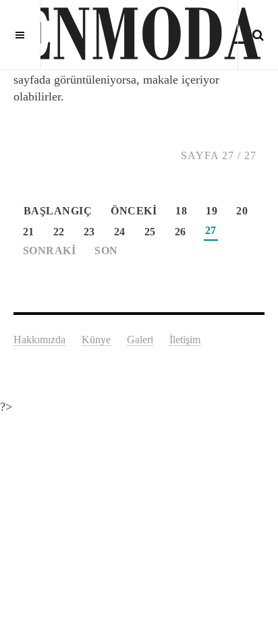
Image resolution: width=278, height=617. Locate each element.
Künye (96, 339)
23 (89, 232)
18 (181, 211)
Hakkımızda (39, 339)
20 (242, 211)
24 (120, 232)
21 (28, 232)
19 (211, 211)
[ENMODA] (139, 33)
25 (150, 232)
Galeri (140, 339)
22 (59, 232)
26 (180, 232)
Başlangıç (58, 211)
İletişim (184, 339)
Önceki (134, 211)
